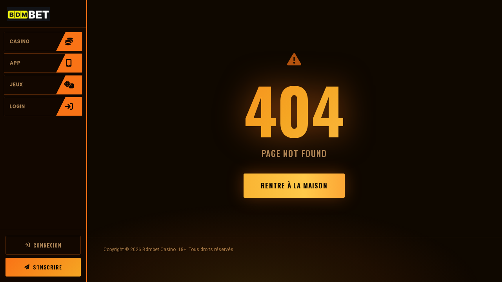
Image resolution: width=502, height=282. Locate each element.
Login (17, 106)
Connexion (47, 245)
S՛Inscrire (47, 267)
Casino (20, 41)
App (15, 63)
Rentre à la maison (294, 185)
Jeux (16, 84)
